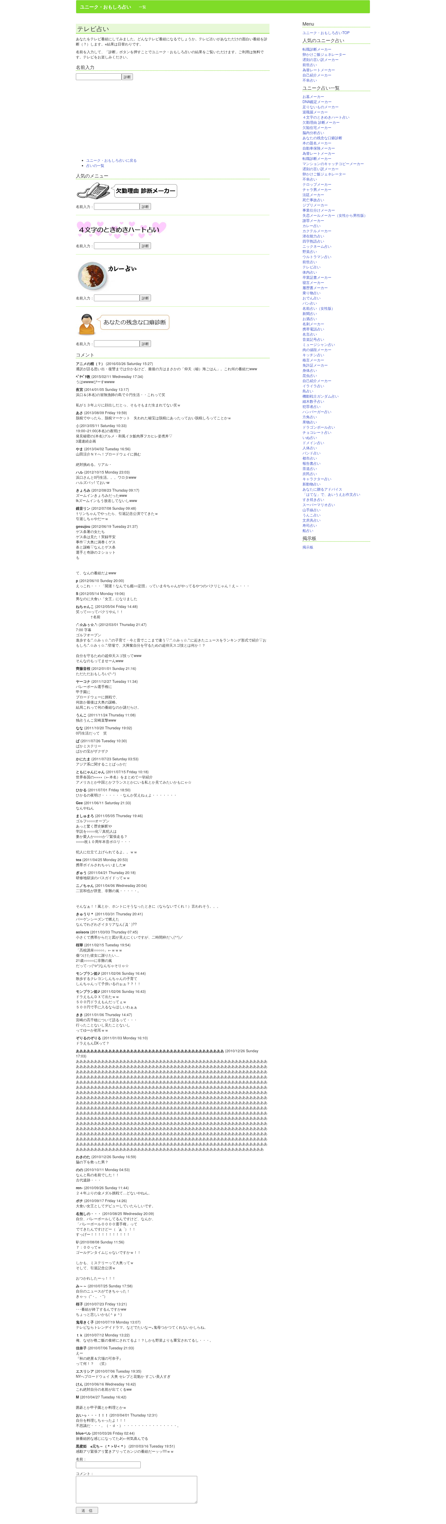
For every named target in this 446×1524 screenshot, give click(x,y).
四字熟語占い (313, 241)
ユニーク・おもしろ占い (105, 6)
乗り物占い (311, 292)
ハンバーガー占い (316, 411)
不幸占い (309, 80)
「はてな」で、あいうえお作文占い (331, 494)
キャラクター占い (316, 478)
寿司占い (309, 525)
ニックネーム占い (316, 246)
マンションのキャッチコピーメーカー (333, 163)
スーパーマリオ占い (318, 504)
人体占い (309, 447)
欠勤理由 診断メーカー (321, 122)
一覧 (142, 6)
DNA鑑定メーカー (317, 101)
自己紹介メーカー (316, 75)
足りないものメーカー (320, 106)
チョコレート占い (316, 432)
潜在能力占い (313, 235)
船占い (307, 530)
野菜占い (309, 251)
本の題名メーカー (316, 142)
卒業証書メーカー (316, 277)
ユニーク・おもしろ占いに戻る (111, 160)
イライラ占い (313, 385)
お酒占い (309, 318)
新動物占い (311, 483)
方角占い (309, 416)
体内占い (309, 272)
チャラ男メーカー (316, 189)
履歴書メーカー (315, 287)
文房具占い (311, 520)
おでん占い (311, 297)
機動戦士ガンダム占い (320, 396)
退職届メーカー (315, 111)
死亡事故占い (313, 199)
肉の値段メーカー (316, 349)
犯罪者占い (311, 406)
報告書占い (311, 463)
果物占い (309, 421)
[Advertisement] (172, 119)
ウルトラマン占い (316, 256)
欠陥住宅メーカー (316, 127)
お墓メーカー (313, 96)
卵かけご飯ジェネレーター (324, 54)
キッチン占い (313, 354)
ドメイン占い (313, 442)
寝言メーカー (313, 282)
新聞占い (309, 313)
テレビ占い (311, 266)
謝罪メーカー (313, 220)
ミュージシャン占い (318, 344)
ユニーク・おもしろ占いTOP (325, 32)
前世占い (309, 64)
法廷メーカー (313, 194)
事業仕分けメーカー (318, 210)
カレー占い (311, 225)
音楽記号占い (313, 339)
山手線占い (311, 509)
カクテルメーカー (316, 230)
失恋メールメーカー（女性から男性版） (335, 215)
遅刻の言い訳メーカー (320, 59)
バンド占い (311, 452)
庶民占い (309, 473)
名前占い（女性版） (318, 308)
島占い (307, 390)
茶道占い (309, 468)
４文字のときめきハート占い (325, 117)
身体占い (309, 370)
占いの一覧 (95, 165)
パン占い (309, 303)
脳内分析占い (313, 132)
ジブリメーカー (315, 204)
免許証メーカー (315, 365)
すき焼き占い (313, 499)
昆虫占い (309, 375)
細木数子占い (313, 401)
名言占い (309, 334)
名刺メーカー (313, 323)
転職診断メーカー (316, 49)
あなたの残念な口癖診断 (322, 137)
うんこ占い (311, 514)
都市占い (309, 458)
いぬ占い (309, 437)
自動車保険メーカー (318, 148)
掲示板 (307, 547)
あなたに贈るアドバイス (322, 489)
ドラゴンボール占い (318, 427)
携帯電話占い (313, 328)
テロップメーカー (316, 184)
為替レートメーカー (318, 69)
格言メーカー (313, 359)
